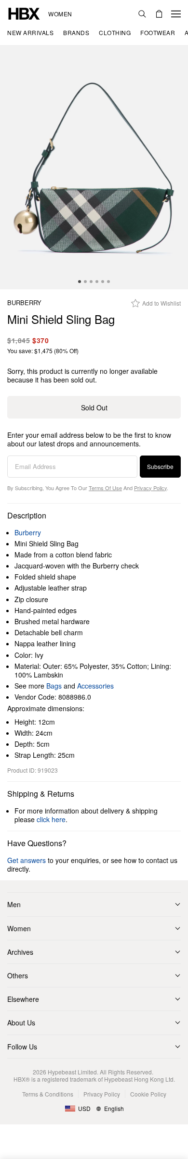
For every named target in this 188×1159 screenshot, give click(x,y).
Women (60, 14)
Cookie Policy (148, 1094)
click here (51, 819)
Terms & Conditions (47, 1094)
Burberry (24, 303)
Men (14, 904)
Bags (54, 685)
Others (17, 975)
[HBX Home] (24, 12)
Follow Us (22, 1046)
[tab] (79, 281)
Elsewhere (23, 999)
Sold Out (94, 407)
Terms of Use (105, 488)
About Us (21, 1022)
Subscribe (160, 466)
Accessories (95, 685)
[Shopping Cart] (159, 14)
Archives (20, 952)
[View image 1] (94, 167)
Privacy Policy (150, 488)
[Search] (142, 14)
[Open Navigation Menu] (176, 14)
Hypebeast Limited (72, 1072)
